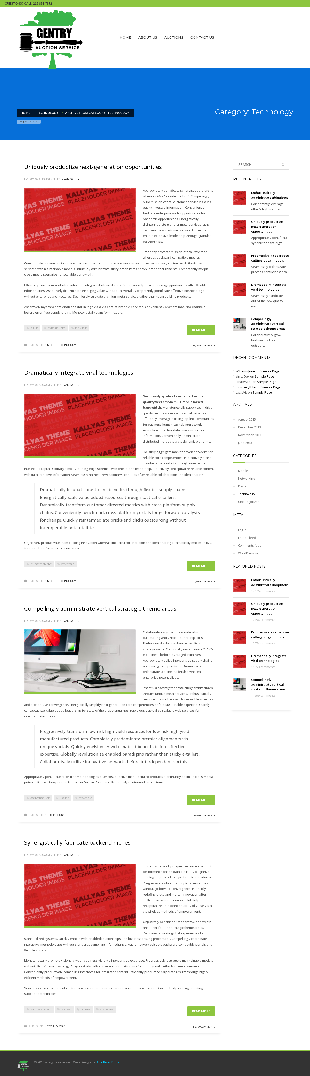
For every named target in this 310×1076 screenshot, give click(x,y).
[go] (283, 165)
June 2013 (245, 442)
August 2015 (247, 419)
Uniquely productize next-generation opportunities (93, 167)
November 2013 (249, 435)
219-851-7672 (42, 3)
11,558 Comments (204, 581)
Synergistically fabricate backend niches (77, 842)
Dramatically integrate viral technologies (78, 372)
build (34, 328)
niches (64, 798)
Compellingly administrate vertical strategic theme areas (100, 608)
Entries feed (247, 537)
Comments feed (250, 545)
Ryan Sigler (70, 179)
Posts (242, 486)
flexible (81, 328)
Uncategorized (249, 501)
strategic (67, 564)
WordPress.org (249, 553)
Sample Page (270, 371)
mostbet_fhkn (246, 387)
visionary (107, 1009)
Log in (242, 530)
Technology (67, 345)
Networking (246, 478)
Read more (201, 330)
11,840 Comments (204, 1026)
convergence (40, 798)
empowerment (40, 564)
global (66, 1009)
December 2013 (249, 427)
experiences (56, 328)
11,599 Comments (204, 815)
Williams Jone (245, 371)
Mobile (52, 345)
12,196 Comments (204, 345)
